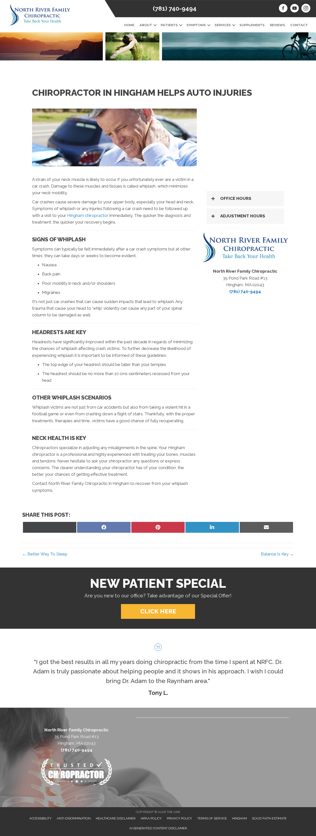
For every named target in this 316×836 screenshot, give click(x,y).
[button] (155, 25)
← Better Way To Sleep (44, 553)
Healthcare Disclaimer (116, 818)
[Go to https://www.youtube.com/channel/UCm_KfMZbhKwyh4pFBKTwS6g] (294, 9)
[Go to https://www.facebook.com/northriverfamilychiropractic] (283, 9)
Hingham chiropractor (87, 215)
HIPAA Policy (151, 818)
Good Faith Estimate (269, 818)
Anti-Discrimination (74, 818)
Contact (299, 25)
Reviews (277, 25)
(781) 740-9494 (175, 8)
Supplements (252, 25)
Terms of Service (212, 818)
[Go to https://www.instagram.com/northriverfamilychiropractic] (305, 9)
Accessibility (40, 818)
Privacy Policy (179, 818)
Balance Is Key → (277, 553)
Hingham (239, 818)
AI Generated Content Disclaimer (158, 828)
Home (129, 25)
